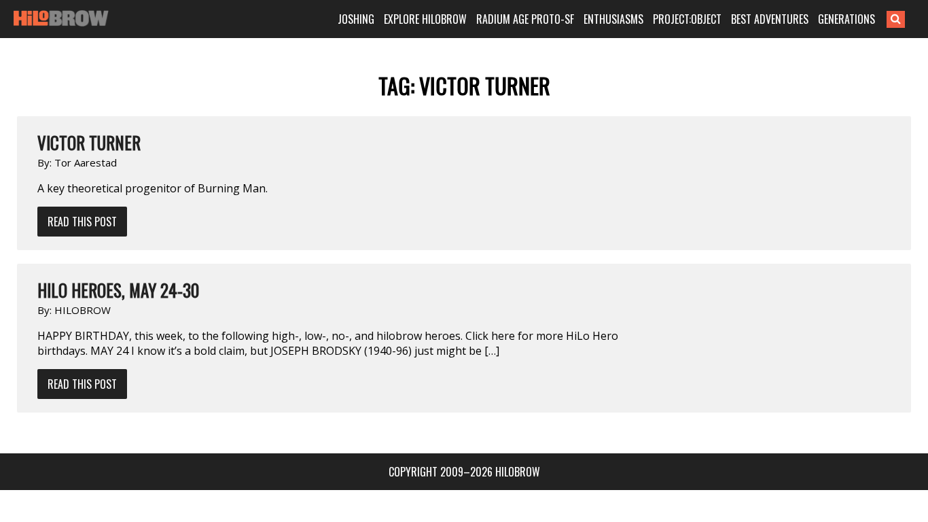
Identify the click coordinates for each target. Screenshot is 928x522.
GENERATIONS (846, 19)
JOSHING (356, 19)
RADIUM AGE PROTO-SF (525, 19)
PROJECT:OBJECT (687, 19)
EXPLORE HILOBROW (425, 19)
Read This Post (82, 221)
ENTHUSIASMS (613, 19)
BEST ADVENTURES (769, 19)
